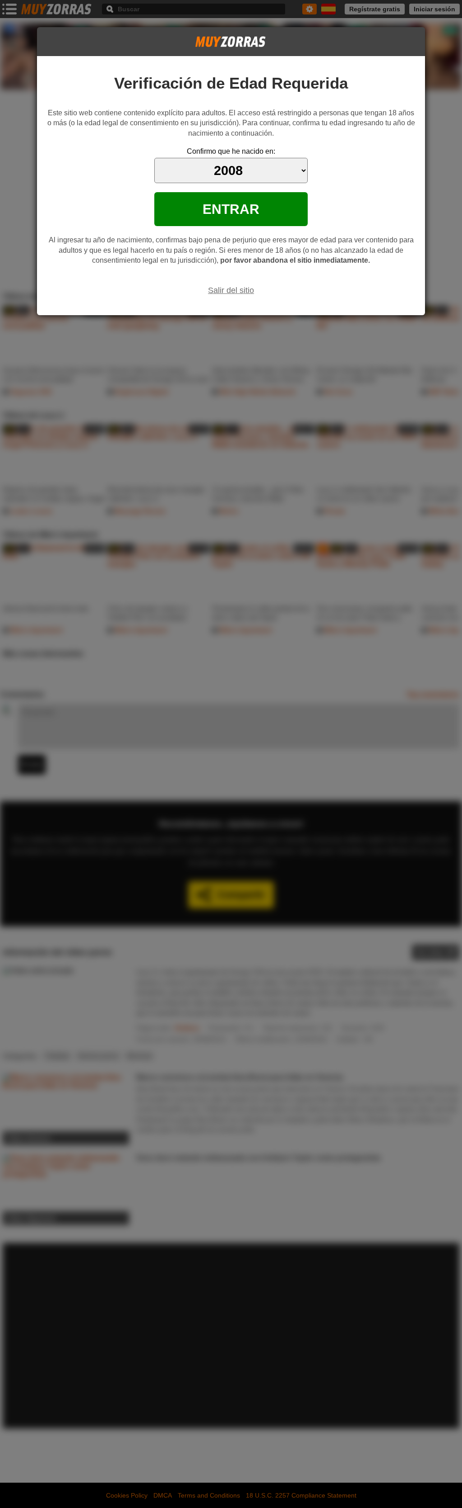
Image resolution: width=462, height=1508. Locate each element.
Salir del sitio (231, 290)
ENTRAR (231, 209)
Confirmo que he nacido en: (231, 151)
